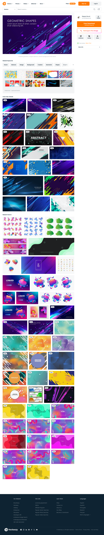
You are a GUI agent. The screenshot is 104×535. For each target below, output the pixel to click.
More (41, 3)
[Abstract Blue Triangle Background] (38, 204)
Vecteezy (16, 505)
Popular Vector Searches (42, 510)
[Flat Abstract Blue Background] (40, 167)
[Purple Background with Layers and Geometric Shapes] (59, 394)
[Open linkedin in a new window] (26, 529)
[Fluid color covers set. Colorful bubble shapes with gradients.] (35, 394)
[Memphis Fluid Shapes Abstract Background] (61, 378)
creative (40, 64)
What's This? (88, 43)
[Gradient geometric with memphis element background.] (15, 360)
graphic (65, 64)
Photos (17, 3)
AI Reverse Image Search (20, 517)
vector (6, 64)
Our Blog (59, 510)
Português (83, 507)
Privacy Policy (86, 529)
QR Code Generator (19, 522)
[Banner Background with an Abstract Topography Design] (61, 153)
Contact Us (59, 505)
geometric (49, 64)
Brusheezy (16, 503)
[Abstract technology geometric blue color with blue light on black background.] (23, 185)
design (22, 64)
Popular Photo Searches (41, 512)
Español (82, 505)
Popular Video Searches (41, 515)
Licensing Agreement (41, 503)
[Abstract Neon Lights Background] (63, 167)
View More (66, 83)
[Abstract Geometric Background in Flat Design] (62, 204)
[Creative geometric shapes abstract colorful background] (14, 105)
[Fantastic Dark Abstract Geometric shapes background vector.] (63, 105)
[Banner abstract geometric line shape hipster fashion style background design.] (35, 153)
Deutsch (82, 510)
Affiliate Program (40, 507)
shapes (58, 64)
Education (16, 512)
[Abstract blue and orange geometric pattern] (15, 167)
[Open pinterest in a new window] (29, 529)
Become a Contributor (63, 512)
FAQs (58, 503)
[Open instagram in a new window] (23, 529)
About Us (59, 507)
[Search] (94, 9)
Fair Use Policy (94, 529)
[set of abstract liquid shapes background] (59, 226)
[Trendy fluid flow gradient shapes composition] (14, 411)
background (30, 64)
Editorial (33, 3)
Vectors (9, 3)
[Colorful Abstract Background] (59, 185)
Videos (25, 3)
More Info (80, 47)
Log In (96, 3)
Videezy (16, 507)
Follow (98, 18)
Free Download (89, 24)
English (82, 503)
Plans (67, 3)
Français (82, 512)
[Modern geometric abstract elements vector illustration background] (66, 121)
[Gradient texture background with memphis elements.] (37, 378)
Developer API (17, 515)
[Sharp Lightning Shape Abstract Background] (41, 121)
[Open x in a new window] (34, 529)
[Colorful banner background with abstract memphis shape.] (38, 360)
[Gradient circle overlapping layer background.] (61, 360)
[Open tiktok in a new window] (31, 529)
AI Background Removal (20, 519)
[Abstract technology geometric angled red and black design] (13, 137)
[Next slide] (71, 65)
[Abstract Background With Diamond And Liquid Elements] (38, 137)
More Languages (84, 514)
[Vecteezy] (4, 3)
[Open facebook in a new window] (21, 529)
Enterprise (16, 510)
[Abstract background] (14, 121)
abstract (13, 64)
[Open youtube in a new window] (36, 529)
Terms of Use (78, 529)
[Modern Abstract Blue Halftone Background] (14, 204)
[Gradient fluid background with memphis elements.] (64, 327)
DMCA (37, 505)
